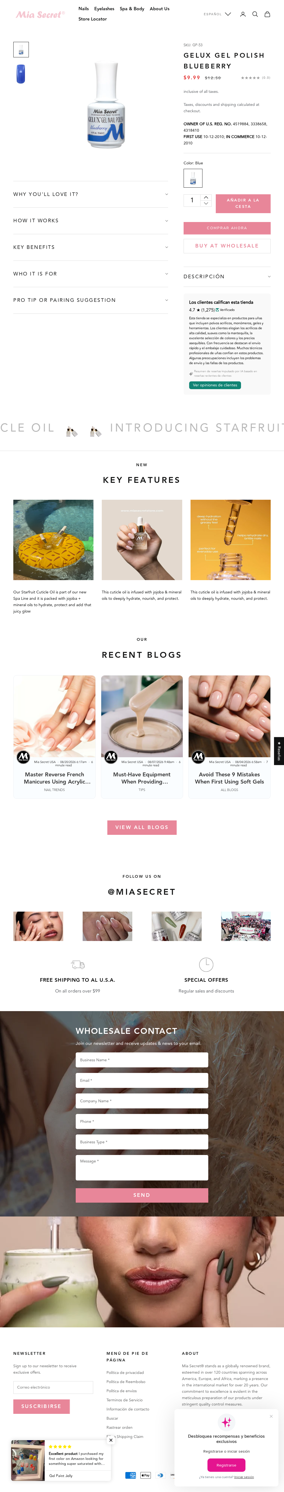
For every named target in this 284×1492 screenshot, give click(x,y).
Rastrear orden (119, 1427)
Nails (83, 9)
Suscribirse (41, 1406)
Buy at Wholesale (227, 246)
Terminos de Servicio (124, 1400)
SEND (142, 1195)
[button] (111, 1440)
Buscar (112, 1418)
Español (213, 14)
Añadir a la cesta (243, 203)
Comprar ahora (227, 228)
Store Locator (92, 19)
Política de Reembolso (125, 1382)
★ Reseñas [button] (279, 751)
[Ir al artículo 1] (21, 49)
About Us (159, 9)
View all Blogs (142, 827)
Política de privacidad (125, 1373)
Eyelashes (104, 9)
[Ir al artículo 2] (21, 74)
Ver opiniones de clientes (215, 385)
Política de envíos (121, 1391)
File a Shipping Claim (124, 1437)
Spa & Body (132, 9)
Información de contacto (127, 1409)
